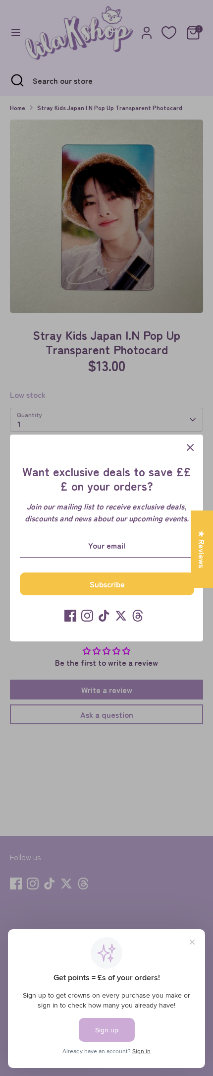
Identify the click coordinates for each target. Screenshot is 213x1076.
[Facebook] (70, 616)
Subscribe (107, 584)
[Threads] (138, 616)
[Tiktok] (104, 616)
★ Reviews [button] (202, 549)
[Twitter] (121, 616)
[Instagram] (87, 616)
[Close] (190, 447)
